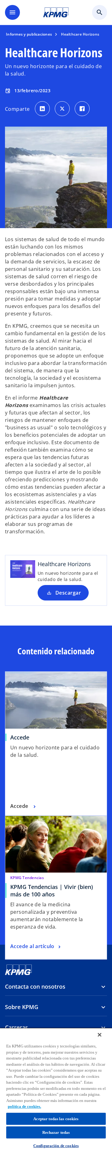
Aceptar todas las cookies (55, 1118)
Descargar (68, 592)
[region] (56, 1090)
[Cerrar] (99, 1035)
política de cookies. (24, 1106)
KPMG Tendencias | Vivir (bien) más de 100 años (51, 890)
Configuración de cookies (56, 1145)
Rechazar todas (56, 1132)
